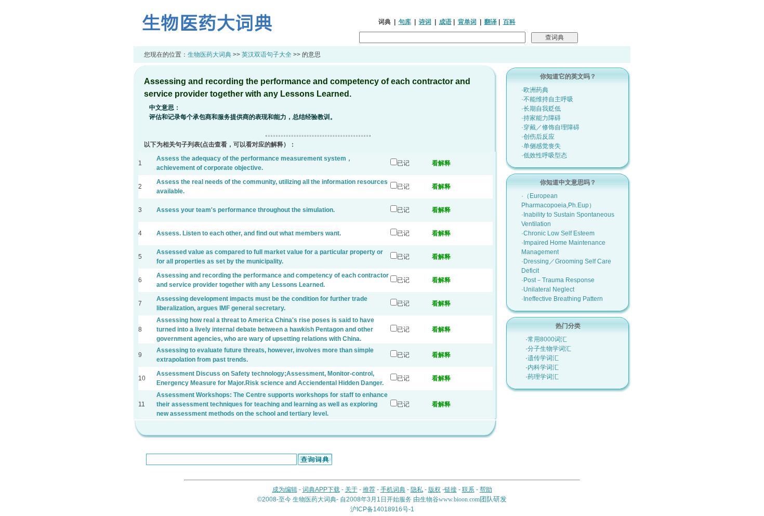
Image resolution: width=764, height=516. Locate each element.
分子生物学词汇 (549, 348)
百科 (509, 21)
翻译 (490, 21)
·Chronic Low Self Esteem (558, 233)
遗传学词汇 (543, 358)
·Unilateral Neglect (547, 289)
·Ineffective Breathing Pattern (562, 298)
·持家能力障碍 (541, 118)
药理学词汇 (543, 376)
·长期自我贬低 (541, 108)
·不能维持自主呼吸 (547, 99)
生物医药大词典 (209, 54)
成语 (445, 21)
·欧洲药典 (534, 90)
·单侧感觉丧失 (541, 146)
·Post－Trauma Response (558, 280)
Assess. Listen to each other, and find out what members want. (248, 233)
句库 (405, 21)
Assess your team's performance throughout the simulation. (245, 210)
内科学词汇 (543, 367)
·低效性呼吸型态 (544, 155)
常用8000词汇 (547, 339)
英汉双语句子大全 (267, 54)
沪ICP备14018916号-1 (382, 509)
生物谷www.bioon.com (450, 499)
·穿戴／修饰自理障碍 (550, 127)
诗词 (425, 21)
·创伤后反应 (538, 136)
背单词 (467, 21)
